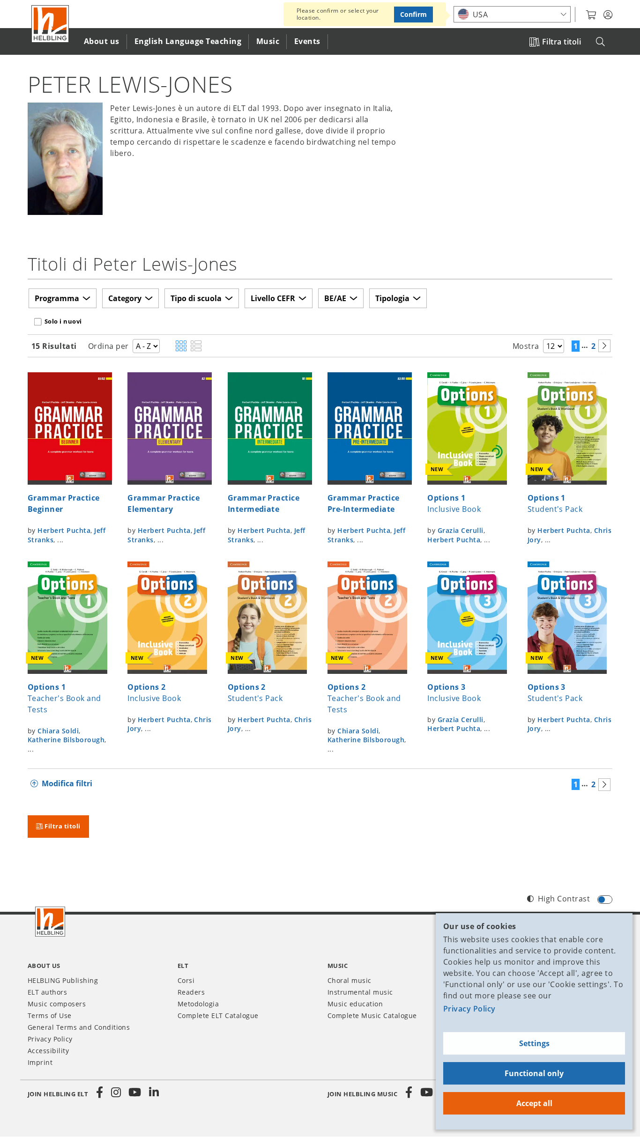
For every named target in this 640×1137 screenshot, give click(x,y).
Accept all (534, 1103)
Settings (534, 1043)
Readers (191, 992)
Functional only (534, 1073)
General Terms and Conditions (79, 1027)
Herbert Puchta (63, 530)
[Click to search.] (600, 42)
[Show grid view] (181, 346)
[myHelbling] (608, 15)
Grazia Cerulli (461, 530)
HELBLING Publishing (63, 980)
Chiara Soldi (58, 730)
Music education (355, 1003)
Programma (57, 298)
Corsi (186, 980)
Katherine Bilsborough (66, 739)
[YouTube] (135, 1092)
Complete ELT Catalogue (218, 1015)
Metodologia (198, 1003)
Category (124, 298)
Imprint (40, 1062)
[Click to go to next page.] (604, 346)
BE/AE (335, 298)
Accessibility (48, 1050)
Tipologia (392, 298)
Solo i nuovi (63, 321)
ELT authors (47, 992)
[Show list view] (196, 346)
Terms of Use (50, 1015)
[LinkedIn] (153, 1092)
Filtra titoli (561, 42)
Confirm (413, 14)
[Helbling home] (50, 922)
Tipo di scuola (196, 298)
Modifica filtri (67, 783)
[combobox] (512, 14)
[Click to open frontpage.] (50, 24)
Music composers (57, 1003)
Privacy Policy (469, 1009)
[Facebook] (100, 1092)
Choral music (349, 980)
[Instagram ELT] (116, 1092)
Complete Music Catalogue (372, 1015)
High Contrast (564, 898)
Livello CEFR (273, 298)
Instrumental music (360, 992)
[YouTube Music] (427, 1092)
